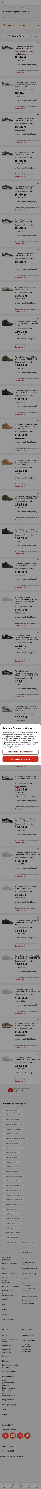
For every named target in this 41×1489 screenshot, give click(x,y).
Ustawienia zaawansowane (20, 752)
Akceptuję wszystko (20, 759)
